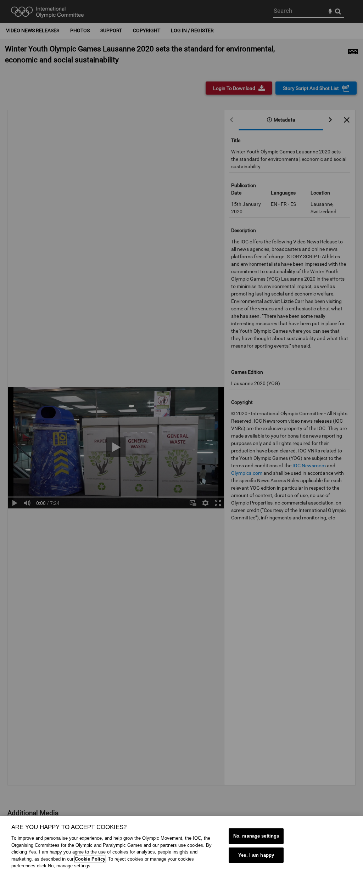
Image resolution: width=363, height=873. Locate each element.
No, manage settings (256, 836)
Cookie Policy (90, 859)
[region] (181, 844)
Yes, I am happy (256, 855)
